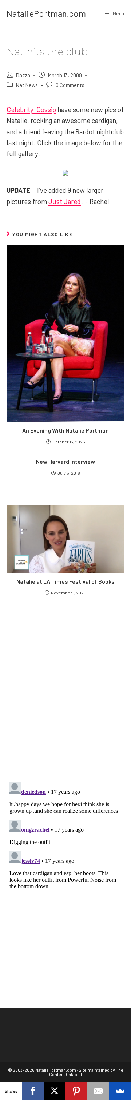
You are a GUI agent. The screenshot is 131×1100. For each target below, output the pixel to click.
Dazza (23, 75)
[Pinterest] (76, 1091)
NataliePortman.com (46, 13)
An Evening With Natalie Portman (65, 430)
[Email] (98, 1091)
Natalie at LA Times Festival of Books (65, 581)
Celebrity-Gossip (31, 109)
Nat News (27, 85)
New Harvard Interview (65, 461)
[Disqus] (65, 870)
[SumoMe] (120, 1091)
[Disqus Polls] (65, 688)
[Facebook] (33, 1091)
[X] (55, 1091)
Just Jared (64, 201)
